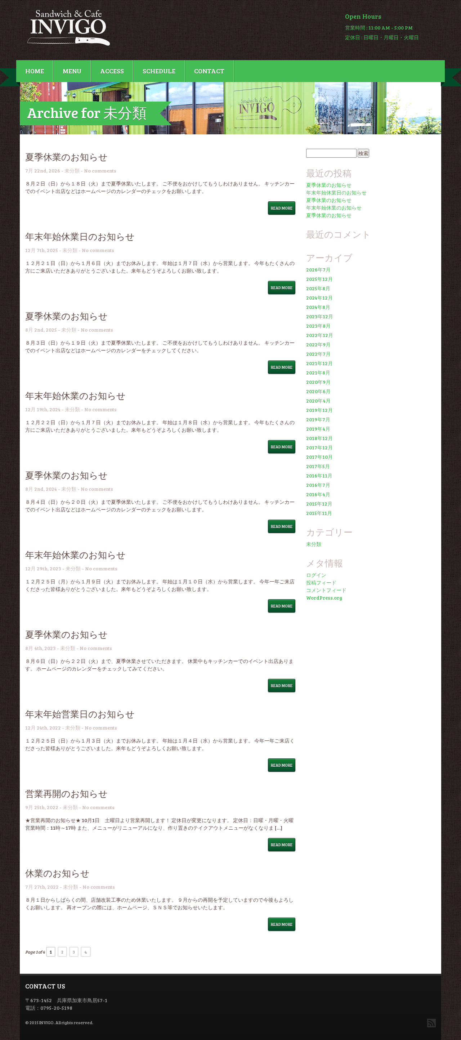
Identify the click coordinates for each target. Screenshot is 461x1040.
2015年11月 (319, 513)
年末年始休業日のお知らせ (80, 236)
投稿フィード (321, 582)
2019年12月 (319, 410)
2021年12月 (319, 363)
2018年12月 (319, 438)
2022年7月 (318, 353)
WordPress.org (324, 597)
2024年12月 (319, 297)
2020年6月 (318, 391)
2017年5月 (318, 466)
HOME (34, 71)
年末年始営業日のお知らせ (80, 714)
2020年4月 (318, 400)
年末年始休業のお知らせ (75, 395)
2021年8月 (318, 372)
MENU (72, 71)
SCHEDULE (159, 71)
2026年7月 (318, 269)
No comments (100, 170)
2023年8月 (318, 325)
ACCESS (112, 71)
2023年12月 (319, 316)
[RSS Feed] (431, 1023)
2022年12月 (319, 335)
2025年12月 (319, 278)
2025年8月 (318, 288)
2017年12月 (319, 447)
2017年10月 (319, 456)
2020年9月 (318, 381)
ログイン (316, 574)
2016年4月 (318, 494)
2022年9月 (318, 344)
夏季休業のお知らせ (66, 157)
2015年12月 (319, 503)
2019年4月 (318, 428)
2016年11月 (319, 475)
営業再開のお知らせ (66, 793)
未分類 (72, 170)
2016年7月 (318, 484)
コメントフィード (326, 590)
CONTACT (209, 71)
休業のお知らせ (57, 873)
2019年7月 (318, 419)
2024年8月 (318, 307)
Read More (281, 208)
